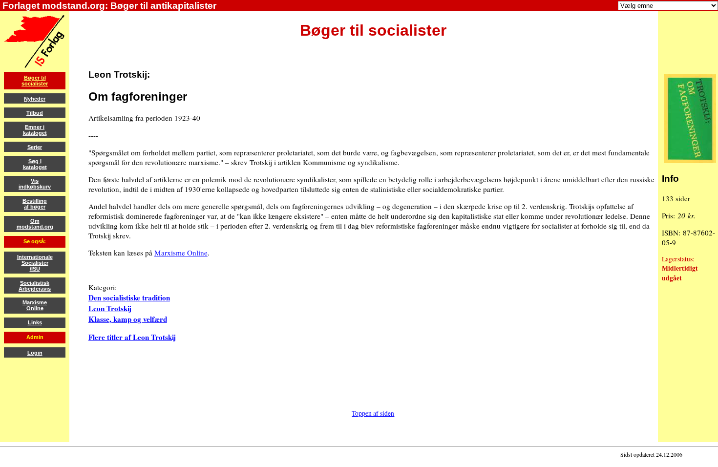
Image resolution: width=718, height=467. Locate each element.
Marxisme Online (181, 252)
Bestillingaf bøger (34, 204)
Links (35, 322)
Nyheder (34, 99)
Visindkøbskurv (35, 184)
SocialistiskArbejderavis (35, 286)
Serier (34, 147)
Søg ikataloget (35, 164)
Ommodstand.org (35, 224)
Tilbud (34, 113)
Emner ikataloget (35, 130)
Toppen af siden (373, 413)
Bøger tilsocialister (34, 80)
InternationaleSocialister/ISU (35, 263)
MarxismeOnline (34, 305)
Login (34, 353)
